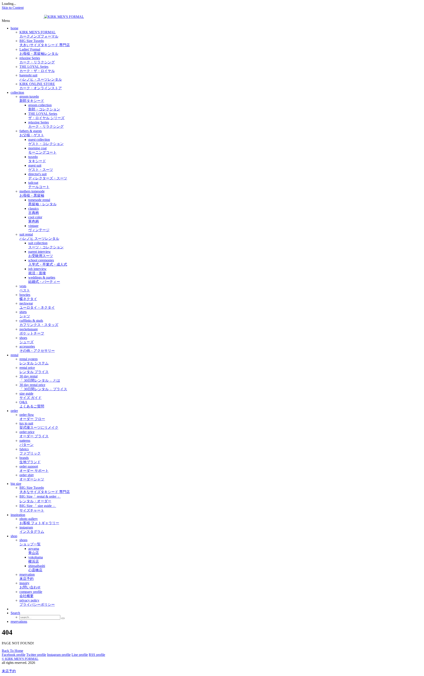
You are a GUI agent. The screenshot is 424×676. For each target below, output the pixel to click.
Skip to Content (13, 8)
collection (17, 92)
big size (16, 484)
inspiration (18, 515)
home (14, 28)
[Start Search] (63, 618)
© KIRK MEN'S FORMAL (20, 659)
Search (15, 613)
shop (14, 536)
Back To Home (12, 651)
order (14, 411)
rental (14, 355)
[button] (212, 21)
